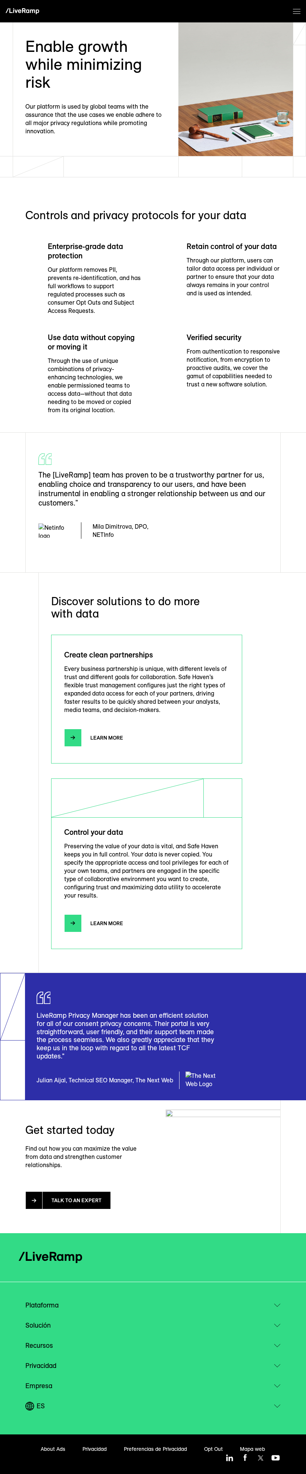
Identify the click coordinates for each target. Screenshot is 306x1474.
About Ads (53, 1449)
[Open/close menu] (296, 11)
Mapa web (252, 1449)
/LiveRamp (22, 11)
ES (41, 1406)
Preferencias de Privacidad (155, 1449)
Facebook (245, 1458)
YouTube (276, 1458)
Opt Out (213, 1449)
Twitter (260, 1458)
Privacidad (94, 1449)
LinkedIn (230, 1458)
